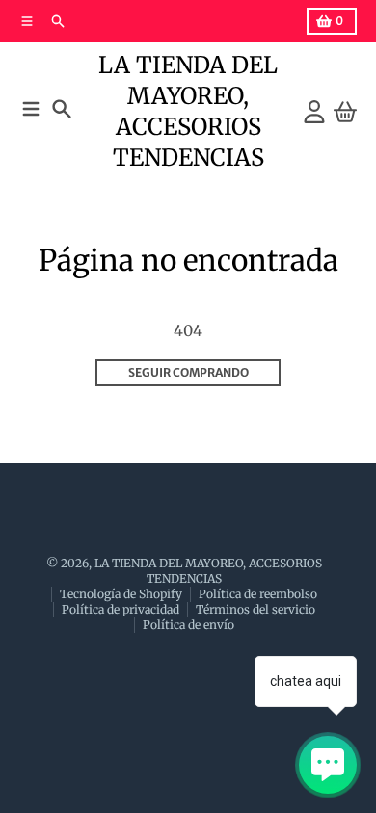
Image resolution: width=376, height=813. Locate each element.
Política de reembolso (258, 594)
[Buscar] (61, 108)
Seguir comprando (188, 372)
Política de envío (188, 624)
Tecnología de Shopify (121, 594)
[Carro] (345, 111)
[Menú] (30, 108)
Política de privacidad (120, 609)
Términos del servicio (255, 609)
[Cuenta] (314, 111)
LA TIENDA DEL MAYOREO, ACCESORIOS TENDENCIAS (188, 111)
